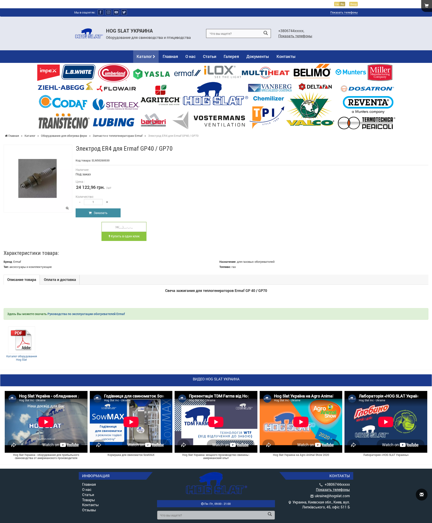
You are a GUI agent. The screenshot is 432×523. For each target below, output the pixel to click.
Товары (88, 499)
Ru (342, 4)
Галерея (231, 56)
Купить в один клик (125, 236)
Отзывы (89, 510)
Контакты (286, 56)
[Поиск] (265, 33)
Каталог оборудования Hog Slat (21, 358)
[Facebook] (100, 12)
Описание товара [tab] (21, 279)
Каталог (145, 56)
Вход (353, 4)
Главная (170, 56)
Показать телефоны (344, 12)
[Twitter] (124, 12)
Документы (257, 56)
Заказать (100, 213)
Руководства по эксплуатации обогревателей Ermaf (86, 314)
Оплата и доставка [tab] (60, 279)
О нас (190, 56)
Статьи (209, 56)
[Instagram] (108, 12)
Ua (337, 4)
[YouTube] (116, 12)
